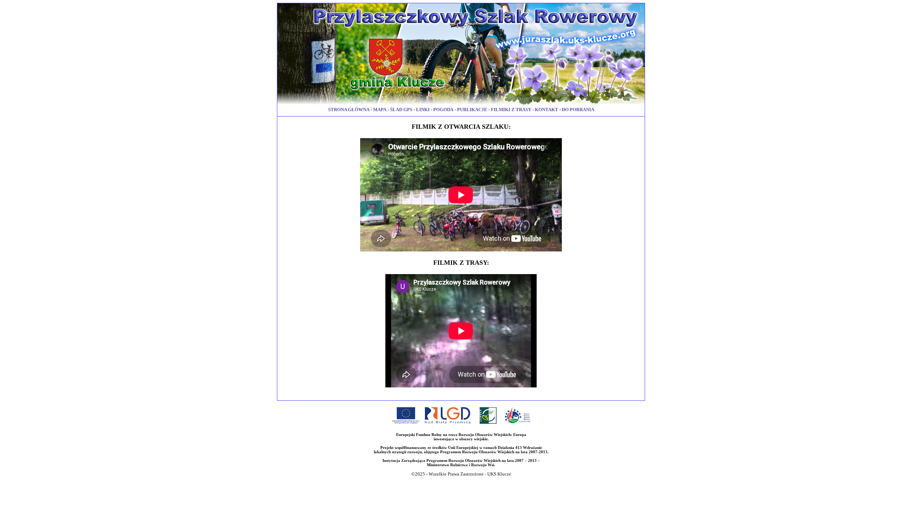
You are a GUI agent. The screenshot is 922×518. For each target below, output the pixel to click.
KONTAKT (546, 109)
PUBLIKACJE (472, 109)
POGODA (443, 109)
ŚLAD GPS (401, 109)
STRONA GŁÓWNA (349, 109)
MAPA (379, 109)
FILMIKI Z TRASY (511, 109)
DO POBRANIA (578, 109)
